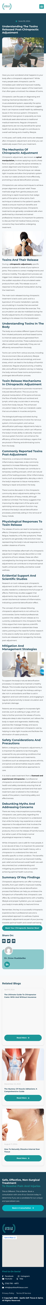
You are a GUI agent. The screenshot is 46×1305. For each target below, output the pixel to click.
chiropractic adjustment (21, 264)
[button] (41, 6)
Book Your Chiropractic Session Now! (22, 928)
